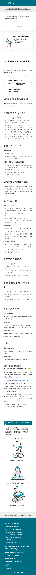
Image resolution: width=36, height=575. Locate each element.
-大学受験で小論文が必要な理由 (14, 532)
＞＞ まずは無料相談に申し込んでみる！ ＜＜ (18, 9)
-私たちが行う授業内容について (14, 537)
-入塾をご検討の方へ (11, 542)
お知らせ (8, 565)
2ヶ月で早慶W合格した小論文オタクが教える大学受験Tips (17, 548)
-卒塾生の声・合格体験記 (12, 555)
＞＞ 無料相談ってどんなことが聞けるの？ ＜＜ (18, 515)
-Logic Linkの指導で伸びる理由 (14, 535)
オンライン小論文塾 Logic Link (15, 524)
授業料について (10, 559)
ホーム (5, 16)
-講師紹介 (8, 540)
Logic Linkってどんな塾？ (13, 530)
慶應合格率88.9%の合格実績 (15, 16)
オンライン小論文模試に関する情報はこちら (15, 526)
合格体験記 (26, 16)
